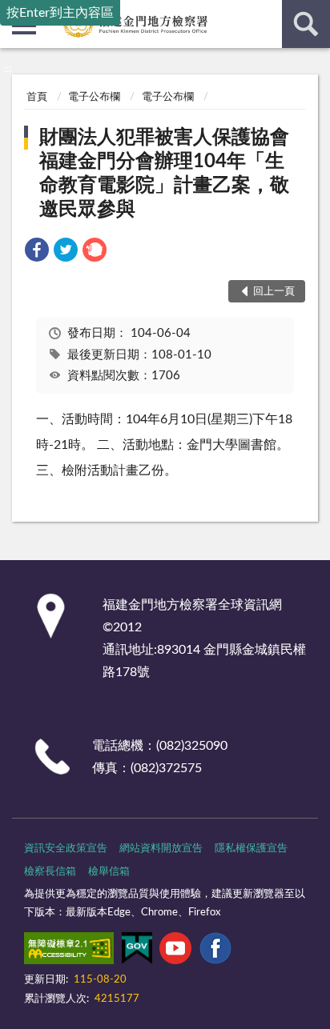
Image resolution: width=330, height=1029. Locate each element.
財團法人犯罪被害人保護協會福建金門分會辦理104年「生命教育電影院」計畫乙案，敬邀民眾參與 (164, 173)
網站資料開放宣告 (161, 848)
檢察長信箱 (50, 872)
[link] (37, 252)
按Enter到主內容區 (60, 12)
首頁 (36, 97)
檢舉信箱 (109, 872)
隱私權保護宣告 (251, 848)
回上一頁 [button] (274, 291)
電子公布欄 (94, 97)
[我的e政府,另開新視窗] (137, 951)
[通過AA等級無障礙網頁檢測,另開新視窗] (69, 951)
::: (7, 69)
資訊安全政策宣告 (65, 848)
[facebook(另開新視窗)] (215, 951)
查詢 (306, 24)
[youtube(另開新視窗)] (175, 951)
